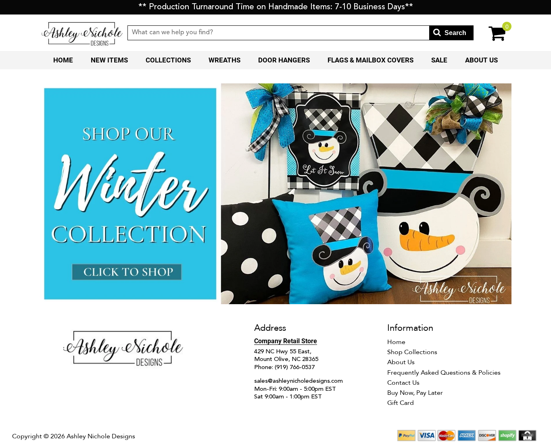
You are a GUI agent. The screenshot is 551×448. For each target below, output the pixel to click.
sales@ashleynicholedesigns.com (298, 381)
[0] (491, 33)
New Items (109, 60)
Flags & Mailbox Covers (370, 60)
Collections (168, 60)
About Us (481, 60)
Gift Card (400, 402)
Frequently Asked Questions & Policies (444, 372)
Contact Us (403, 382)
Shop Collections (412, 352)
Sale (439, 60)
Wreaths (224, 60)
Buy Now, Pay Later (415, 392)
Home (63, 60)
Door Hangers (284, 60)
